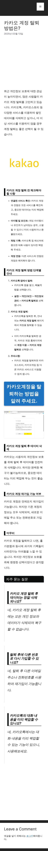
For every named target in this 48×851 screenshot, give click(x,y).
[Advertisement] (24, 63)
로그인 (29, 836)
